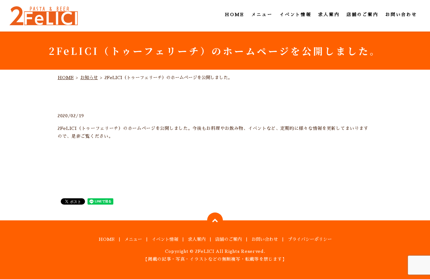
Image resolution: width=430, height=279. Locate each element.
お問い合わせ (401, 14)
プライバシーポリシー (310, 239)
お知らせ (89, 77)
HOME (234, 14)
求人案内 (328, 14)
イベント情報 (295, 14)
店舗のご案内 (362, 14)
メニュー (261, 14)
